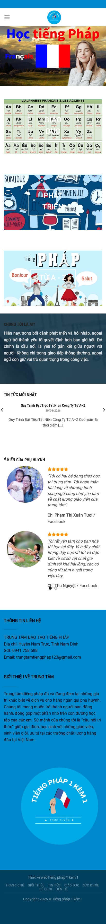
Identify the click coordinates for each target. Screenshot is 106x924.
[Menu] (7, 17)
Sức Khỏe (91, 885)
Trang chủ (15, 885)
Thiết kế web (38, 877)
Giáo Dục (72, 885)
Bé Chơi (45, 889)
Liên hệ (62, 889)
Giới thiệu (36, 885)
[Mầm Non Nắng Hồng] (53, 17)
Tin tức (54, 885)
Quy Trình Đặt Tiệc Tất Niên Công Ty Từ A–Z (53, 405)
